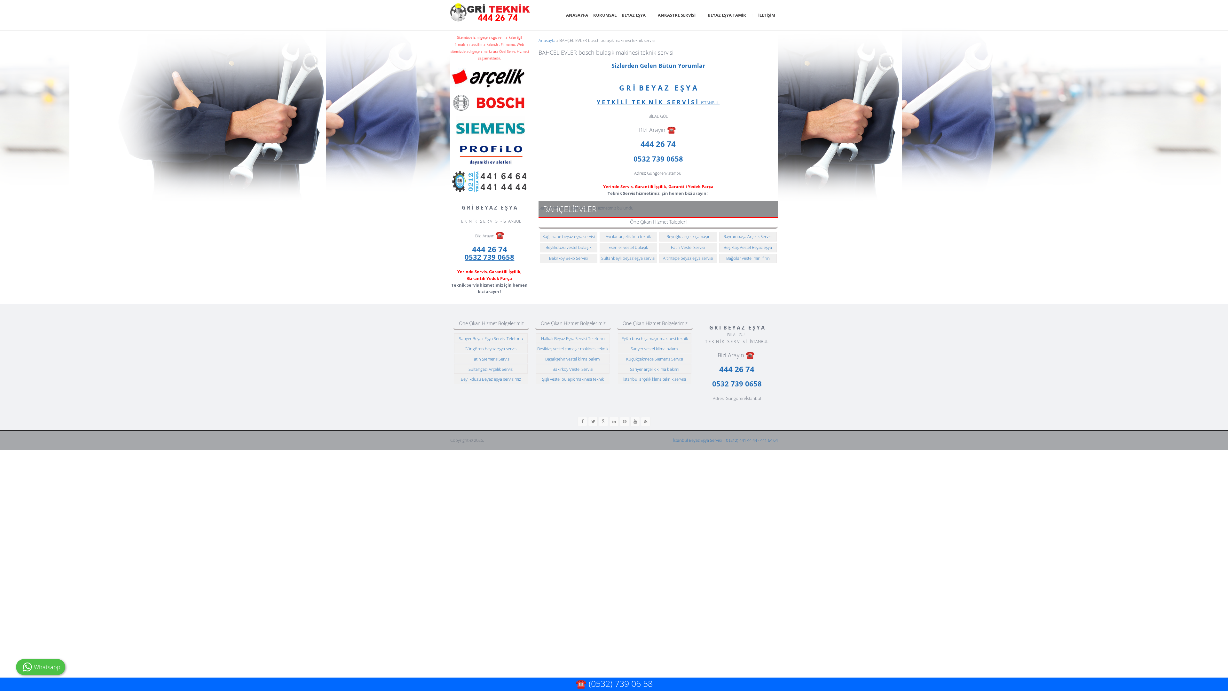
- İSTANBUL (658, 103)
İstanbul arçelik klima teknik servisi (654, 379)
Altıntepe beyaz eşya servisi (688, 258)
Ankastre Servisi (677, 15)
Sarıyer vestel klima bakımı (655, 349)
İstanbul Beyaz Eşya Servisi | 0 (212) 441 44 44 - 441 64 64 (725, 440)
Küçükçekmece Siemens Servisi (654, 359)
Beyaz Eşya (634, 15)
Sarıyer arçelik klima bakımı (654, 369)
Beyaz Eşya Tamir (727, 15)
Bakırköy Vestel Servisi (573, 369)
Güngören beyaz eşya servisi (491, 349)
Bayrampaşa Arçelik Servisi (747, 236)
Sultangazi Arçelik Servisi (491, 369)
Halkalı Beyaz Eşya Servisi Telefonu (573, 338)
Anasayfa (577, 15)
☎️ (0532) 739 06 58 (614, 683)
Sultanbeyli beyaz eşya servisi (628, 258)
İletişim (766, 15)
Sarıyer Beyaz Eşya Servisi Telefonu (491, 338)
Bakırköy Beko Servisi (568, 258)
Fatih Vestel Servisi (688, 247)
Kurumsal (605, 15)
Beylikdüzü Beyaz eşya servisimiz (491, 379)
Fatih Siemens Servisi (491, 359)
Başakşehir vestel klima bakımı (573, 359)
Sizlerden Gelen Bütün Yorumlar (658, 65)
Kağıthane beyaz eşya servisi (568, 236)
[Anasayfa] (490, 12)
